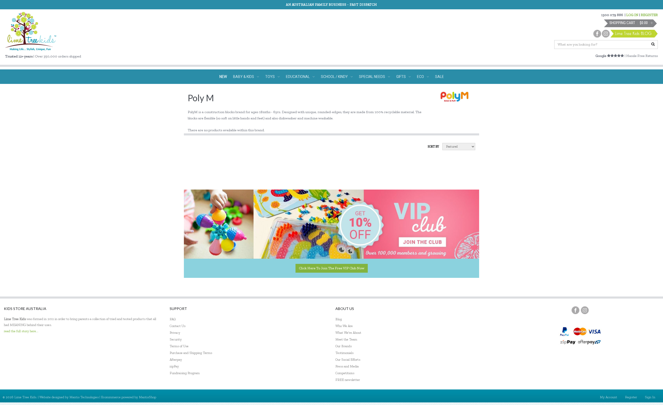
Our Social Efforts (347, 359)
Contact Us (177, 326)
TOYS (270, 77)
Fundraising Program (185, 373)
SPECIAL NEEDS (372, 77)
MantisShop (147, 397)
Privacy (175, 333)
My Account (608, 397)
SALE (439, 77)
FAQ (173, 319)
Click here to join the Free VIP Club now (331, 268)
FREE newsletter (347, 380)
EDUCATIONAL (298, 77)
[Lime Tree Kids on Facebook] (575, 310)
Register (631, 397)
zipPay (174, 366)
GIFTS (401, 77)
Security (176, 339)
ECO (420, 77)
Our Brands (343, 346)
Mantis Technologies (84, 397)
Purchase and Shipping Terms (191, 353)
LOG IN (632, 15)
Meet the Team (346, 339)
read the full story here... (21, 331)
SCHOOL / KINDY (334, 77)
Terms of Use (179, 346)
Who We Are (344, 326)
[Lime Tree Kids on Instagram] (585, 310)
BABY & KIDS (243, 77)
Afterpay (176, 359)
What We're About (348, 333)
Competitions (344, 373)
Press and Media (347, 366)
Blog (338, 319)
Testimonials (344, 353)
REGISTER (649, 15)
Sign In (650, 397)
